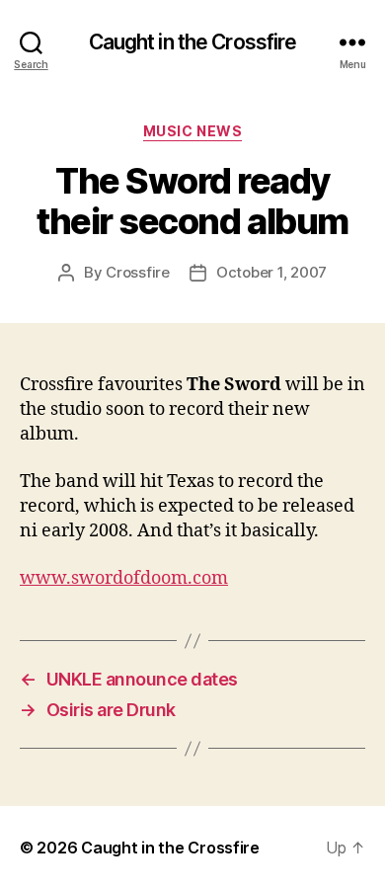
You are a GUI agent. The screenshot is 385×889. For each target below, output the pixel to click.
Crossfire (138, 272)
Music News (192, 130)
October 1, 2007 (271, 272)
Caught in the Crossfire (193, 42)
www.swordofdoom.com (124, 578)
